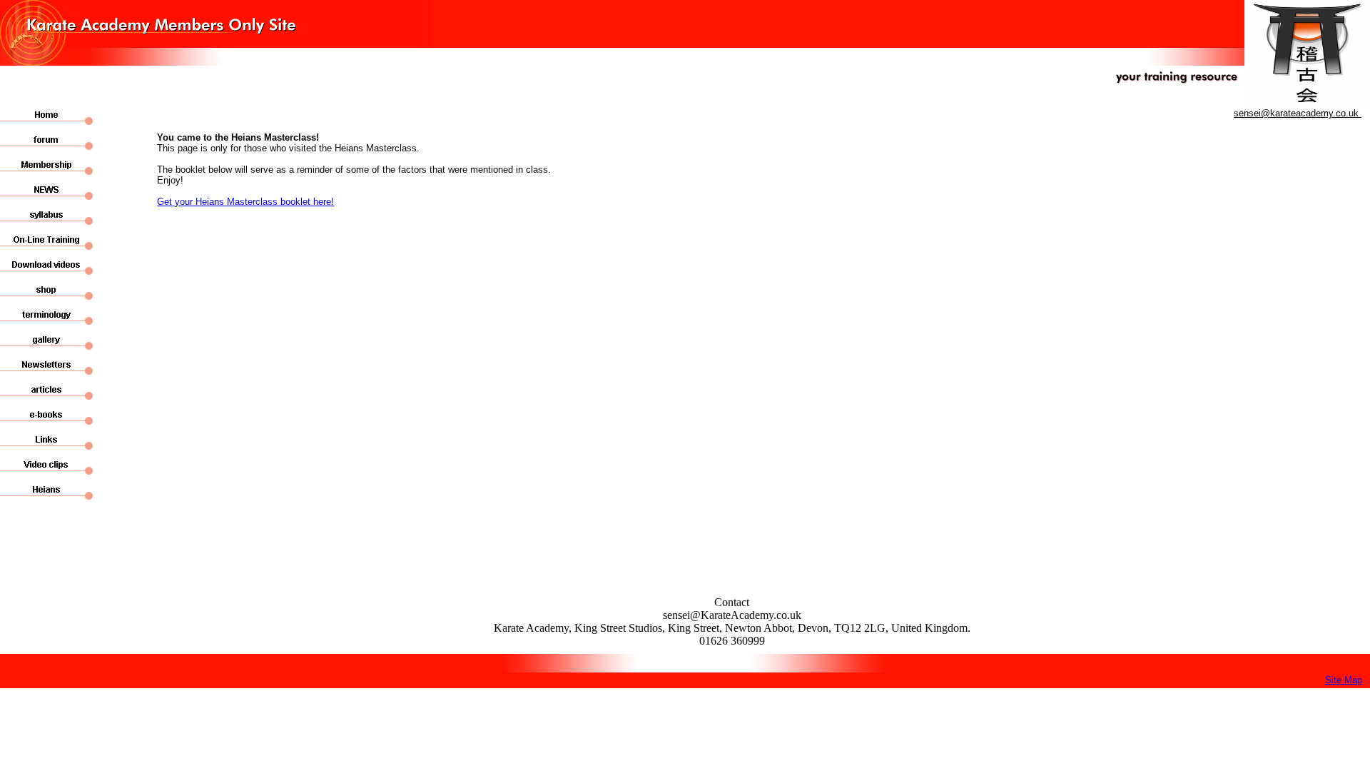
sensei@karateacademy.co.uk (1297, 113)
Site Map (1343, 680)
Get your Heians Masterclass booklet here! (245, 201)
